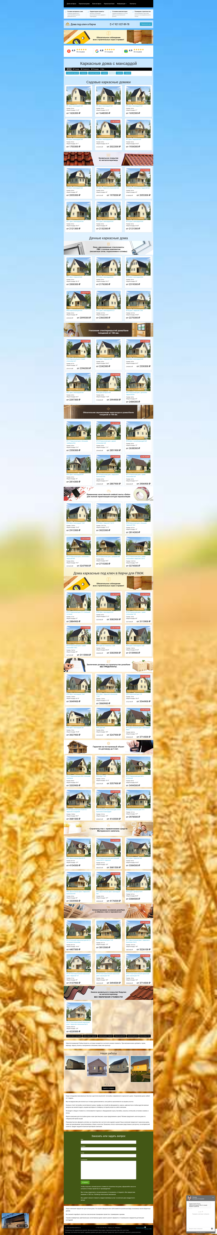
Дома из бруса (71, 3)
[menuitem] (71, 3)
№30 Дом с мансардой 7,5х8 (75, 694)
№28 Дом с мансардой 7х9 (74, 727)
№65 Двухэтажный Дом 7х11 (135, 809)
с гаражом (119, 73)
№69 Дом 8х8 (100, 727)
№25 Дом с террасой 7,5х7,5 (105, 523)
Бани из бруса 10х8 (145, 1036)
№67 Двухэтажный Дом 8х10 (75, 858)
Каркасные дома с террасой (105, 1036)
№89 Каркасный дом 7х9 (134, 694)
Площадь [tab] (95, 69)
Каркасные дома (84, 3)
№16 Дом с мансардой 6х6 (134, 277)
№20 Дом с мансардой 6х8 (134, 359)
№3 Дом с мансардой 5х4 (134, 106)
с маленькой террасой (72, 73)
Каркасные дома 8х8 (120, 1036)
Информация (121, 3)
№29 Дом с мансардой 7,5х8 (135, 645)
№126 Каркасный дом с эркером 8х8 (108, 556)
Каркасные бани (109, 3)
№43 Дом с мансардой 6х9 (74, 474)
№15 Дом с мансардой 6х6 (104, 277)
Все (103, 69)
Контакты (133, 3)
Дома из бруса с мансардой (74, 1036)
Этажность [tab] (86, 69)
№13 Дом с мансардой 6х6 (104, 221)
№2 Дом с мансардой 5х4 (104, 106)
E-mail (82, 1153)
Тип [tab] (69, 69)
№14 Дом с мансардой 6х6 (134, 221)
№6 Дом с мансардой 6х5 (104, 139)
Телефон (83, 1146)
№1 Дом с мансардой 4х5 (74, 106)
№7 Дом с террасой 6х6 (133, 139)
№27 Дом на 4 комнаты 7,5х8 (105, 645)
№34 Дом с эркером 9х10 (134, 891)
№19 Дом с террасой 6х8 (104, 359)
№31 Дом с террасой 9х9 (134, 858)
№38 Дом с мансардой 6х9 (104, 612)
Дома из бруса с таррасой (89, 1036)
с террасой (127, 73)
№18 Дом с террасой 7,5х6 (134, 310)
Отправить (85, 1182)
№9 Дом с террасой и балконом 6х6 (107, 188)
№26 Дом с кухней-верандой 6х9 (136, 441)
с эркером (104, 73)
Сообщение (84, 1159)
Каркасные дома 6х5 (133, 1036)
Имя (82, 1139)
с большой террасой (94, 73)
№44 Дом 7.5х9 (101, 776)
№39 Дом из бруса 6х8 (103, 392)
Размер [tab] (76, 69)
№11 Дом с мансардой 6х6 (74, 221)
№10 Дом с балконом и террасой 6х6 (138, 188)
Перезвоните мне (146, 24)
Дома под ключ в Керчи (83, 24)
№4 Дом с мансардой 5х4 (74, 139)
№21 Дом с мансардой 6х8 (74, 392)
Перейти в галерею (108, 1088)
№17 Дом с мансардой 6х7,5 (105, 310)
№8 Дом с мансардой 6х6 (74, 188)
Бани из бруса (96, 3)
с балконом (83, 73)
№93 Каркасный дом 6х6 (74, 310)
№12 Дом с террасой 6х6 (74, 277)
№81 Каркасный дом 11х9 (104, 940)
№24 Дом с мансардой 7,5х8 (75, 523)
